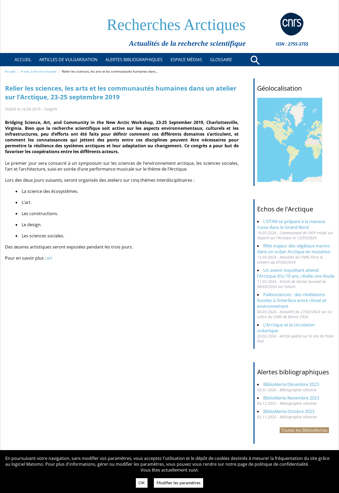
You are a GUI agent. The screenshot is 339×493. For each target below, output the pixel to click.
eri (49, 258)
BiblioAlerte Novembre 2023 (291, 398)
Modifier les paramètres (178, 483)
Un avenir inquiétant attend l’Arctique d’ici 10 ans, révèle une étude (295, 273)
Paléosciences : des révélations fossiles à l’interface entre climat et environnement (291, 300)
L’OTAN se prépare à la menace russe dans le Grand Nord (291, 224)
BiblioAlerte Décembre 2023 (291, 384)
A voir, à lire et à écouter (39, 71)
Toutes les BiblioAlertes (304, 430)
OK (142, 483)
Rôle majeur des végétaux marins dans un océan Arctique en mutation (293, 249)
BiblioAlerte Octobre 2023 (288, 411)
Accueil (10, 71)
